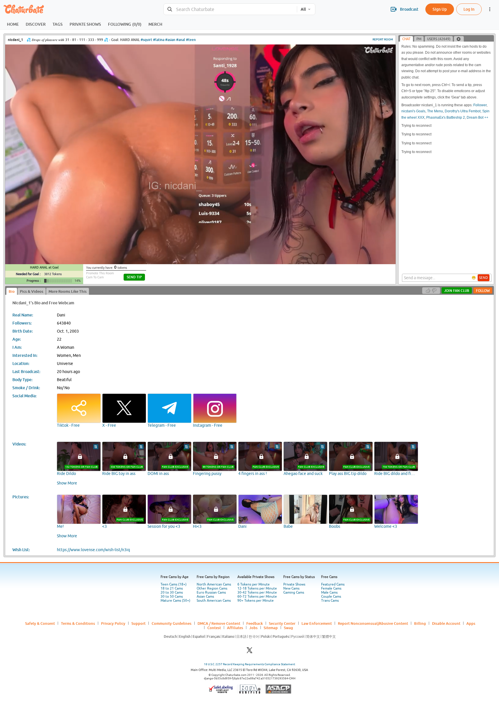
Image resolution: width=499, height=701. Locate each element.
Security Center (282, 623)
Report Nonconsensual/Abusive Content (373, 623)
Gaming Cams (293, 592)
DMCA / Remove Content (219, 623)
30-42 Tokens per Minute (257, 592)
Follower (480, 105)
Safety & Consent (40, 623)
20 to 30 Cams (172, 592)
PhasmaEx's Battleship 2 (445, 117)
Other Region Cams (212, 588)
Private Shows (294, 584)
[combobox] (230, 9)
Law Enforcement (316, 623)
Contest (214, 627)
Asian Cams (205, 596)
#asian (170, 40)
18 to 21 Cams (172, 588)
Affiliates (235, 627)
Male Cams (329, 592)
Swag (288, 627)
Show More (67, 483)
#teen (191, 40)
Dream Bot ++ (477, 117)
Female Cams (331, 588)
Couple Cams (331, 596)
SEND (483, 278)
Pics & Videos (31, 291)
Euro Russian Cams (211, 592)
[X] (249, 652)
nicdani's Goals (413, 111)
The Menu (435, 111)
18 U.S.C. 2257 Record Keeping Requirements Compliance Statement (249, 664)
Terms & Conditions (78, 623)
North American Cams (214, 584)
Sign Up (440, 9)
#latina (158, 40)
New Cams (291, 588)
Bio (12, 291)
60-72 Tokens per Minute (257, 596)
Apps (470, 623)
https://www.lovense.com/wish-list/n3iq (93, 549)
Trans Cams (330, 601)
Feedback (254, 623)
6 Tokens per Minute (253, 584)
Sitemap (271, 627)
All (303, 9)
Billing (420, 623)
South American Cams (214, 601)
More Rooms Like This (68, 291)
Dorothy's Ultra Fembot (463, 111)
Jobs (253, 627)
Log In (468, 9)
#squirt (146, 40)
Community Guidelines (171, 623)
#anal (180, 40)
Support (138, 623)
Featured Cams (333, 584)
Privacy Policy (113, 623)
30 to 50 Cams (172, 596)
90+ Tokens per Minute (255, 601)
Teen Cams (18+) (174, 584)
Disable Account (446, 623)
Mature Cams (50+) (175, 601)
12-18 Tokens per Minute (257, 588)
